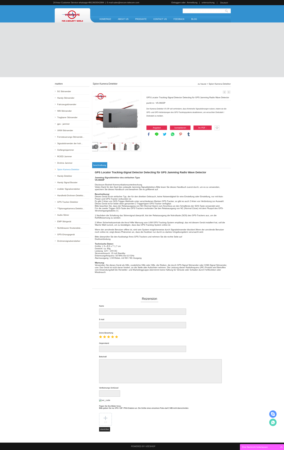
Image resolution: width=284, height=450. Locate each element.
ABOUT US (123, 19)
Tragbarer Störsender (67, 117)
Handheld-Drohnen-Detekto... (71, 195)
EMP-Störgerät (64, 221)
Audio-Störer (63, 215)
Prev (96, 146)
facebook (148, 134)
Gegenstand (104, 343)
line (156, 134)
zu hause (202, 84)
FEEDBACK (179, 19)
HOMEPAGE (105, 19)
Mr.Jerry (273, 414)
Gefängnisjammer (65, 150)
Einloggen (176, 2)
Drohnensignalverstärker (68, 241)
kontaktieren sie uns (180, 128)
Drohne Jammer (64, 163)
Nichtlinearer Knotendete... (69, 228)
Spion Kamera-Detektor (68, 169)
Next (137, 146)
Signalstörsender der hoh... (70, 143)
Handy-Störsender (65, 98)
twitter (164, 134)
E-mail (101, 319)
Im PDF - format (202, 128)
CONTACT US (160, 19)
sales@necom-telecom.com (126, 2)
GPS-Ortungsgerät (66, 234)
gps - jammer (63, 124)
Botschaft (102, 357)
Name (101, 306)
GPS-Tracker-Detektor (67, 202)
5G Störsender (64, 91)
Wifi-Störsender (64, 111)
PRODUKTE (141, 19)
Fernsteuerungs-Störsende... (70, 137)
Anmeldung (192, 2)
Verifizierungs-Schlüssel (108, 388)
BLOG (194, 19)
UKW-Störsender (65, 130)
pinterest (180, 134)
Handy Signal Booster (67, 182)
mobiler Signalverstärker (68, 189)
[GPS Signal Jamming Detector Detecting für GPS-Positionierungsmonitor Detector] (224, 92)
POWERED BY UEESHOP (143, 446)
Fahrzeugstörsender (66, 104)
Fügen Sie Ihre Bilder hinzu (144, 407)
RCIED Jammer (64, 156)
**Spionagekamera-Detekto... (70, 208)
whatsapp (172, 134)
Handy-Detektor (64, 176)
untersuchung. (208, 2)
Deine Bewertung (106, 333)
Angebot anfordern (156, 128)
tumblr (188, 134)
